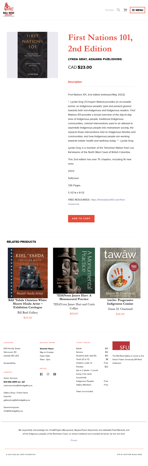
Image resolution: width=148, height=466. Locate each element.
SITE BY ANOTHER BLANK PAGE (129, 454)
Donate (109, 10)
